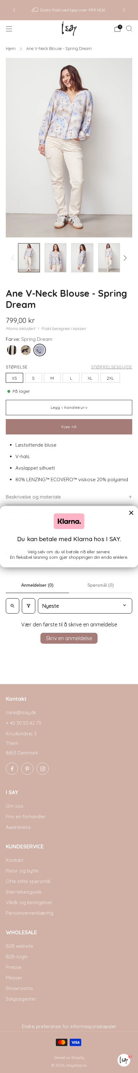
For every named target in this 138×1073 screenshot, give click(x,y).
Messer (14, 978)
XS (14, 378)
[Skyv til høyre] (124, 258)
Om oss (14, 806)
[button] (69, 497)
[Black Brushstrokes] (13, 351)
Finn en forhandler (26, 816)
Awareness (18, 827)
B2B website (19, 946)
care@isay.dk (21, 712)
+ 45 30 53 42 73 (23, 723)
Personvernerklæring (29, 913)
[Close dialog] (131, 512)
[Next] (124, 10)
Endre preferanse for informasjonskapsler (69, 1026)
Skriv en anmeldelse (69, 638)
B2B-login (17, 956)
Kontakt (14, 860)
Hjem (11, 48)
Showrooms (19, 988)
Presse (14, 967)
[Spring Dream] (41, 351)
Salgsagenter (21, 999)
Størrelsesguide (111, 366)
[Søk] (129, 28)
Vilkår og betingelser (29, 902)
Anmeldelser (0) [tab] (37, 585)
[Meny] (9, 29)
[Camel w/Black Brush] (27, 351)
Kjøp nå (69, 426)
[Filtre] (28, 606)
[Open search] (12, 606)
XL (90, 378)
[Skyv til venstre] (14, 258)
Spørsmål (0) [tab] (100, 585)
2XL (110, 378)
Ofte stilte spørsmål (28, 881)
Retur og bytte (22, 871)
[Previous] (14, 10)
